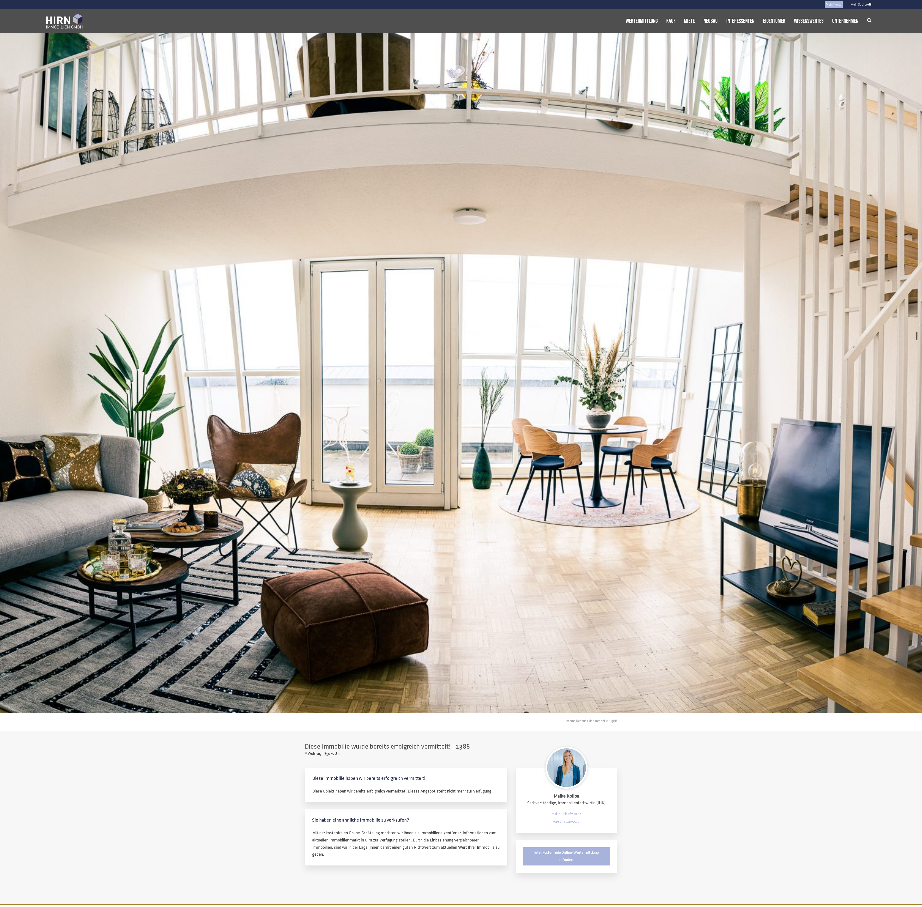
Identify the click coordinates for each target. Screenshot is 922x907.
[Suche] (869, 21)
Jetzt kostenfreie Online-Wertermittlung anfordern (566, 856)
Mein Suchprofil (861, 4)
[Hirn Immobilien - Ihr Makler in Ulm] (64, 21)
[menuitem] (860, 4)
